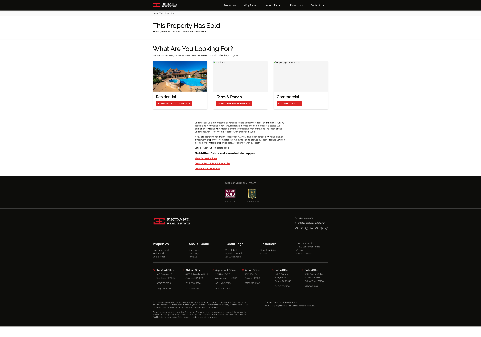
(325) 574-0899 (222, 289)
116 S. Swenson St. (164, 274)
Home (155, 13)
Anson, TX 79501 (253, 278)
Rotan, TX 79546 (283, 281)
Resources (296, 5)
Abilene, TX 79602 (195, 278)
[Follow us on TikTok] (326, 229)
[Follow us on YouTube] (316, 229)
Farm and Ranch (161, 250)
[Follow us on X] (301, 229)
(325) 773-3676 (163, 283)
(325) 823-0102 (252, 283)
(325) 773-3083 (163, 289)
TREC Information (305, 243)
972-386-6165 (311, 286)
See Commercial (287, 104)
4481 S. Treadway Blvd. (197, 274)
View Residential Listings (172, 104)
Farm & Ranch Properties (233, 104)
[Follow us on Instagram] (306, 229)
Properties (230, 5)
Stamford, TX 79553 (165, 278)
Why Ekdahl (251, 5)
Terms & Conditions (273, 302)
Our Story (194, 253)
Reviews (193, 257)
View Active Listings (206, 158)
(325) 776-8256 (282, 286)
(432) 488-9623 (223, 283)
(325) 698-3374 (193, 283)
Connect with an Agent (207, 168)
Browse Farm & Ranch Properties (212, 163)
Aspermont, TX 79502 (226, 278)
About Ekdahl (274, 5)
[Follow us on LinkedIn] (311, 229)
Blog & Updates (268, 250)
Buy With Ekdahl (233, 253)
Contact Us (317, 5)
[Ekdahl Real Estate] (166, 5)
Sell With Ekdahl (233, 257)
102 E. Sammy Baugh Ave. (281, 276)
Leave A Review (304, 253)
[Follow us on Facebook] (296, 229)
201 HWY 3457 (222, 274)
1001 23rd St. (251, 274)
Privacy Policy (291, 302)
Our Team (194, 250)
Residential (158, 253)
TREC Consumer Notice (308, 247)
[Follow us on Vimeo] (321, 229)
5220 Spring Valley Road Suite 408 (314, 276)
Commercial (159, 257)
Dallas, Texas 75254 (314, 281)
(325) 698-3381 (193, 289)
